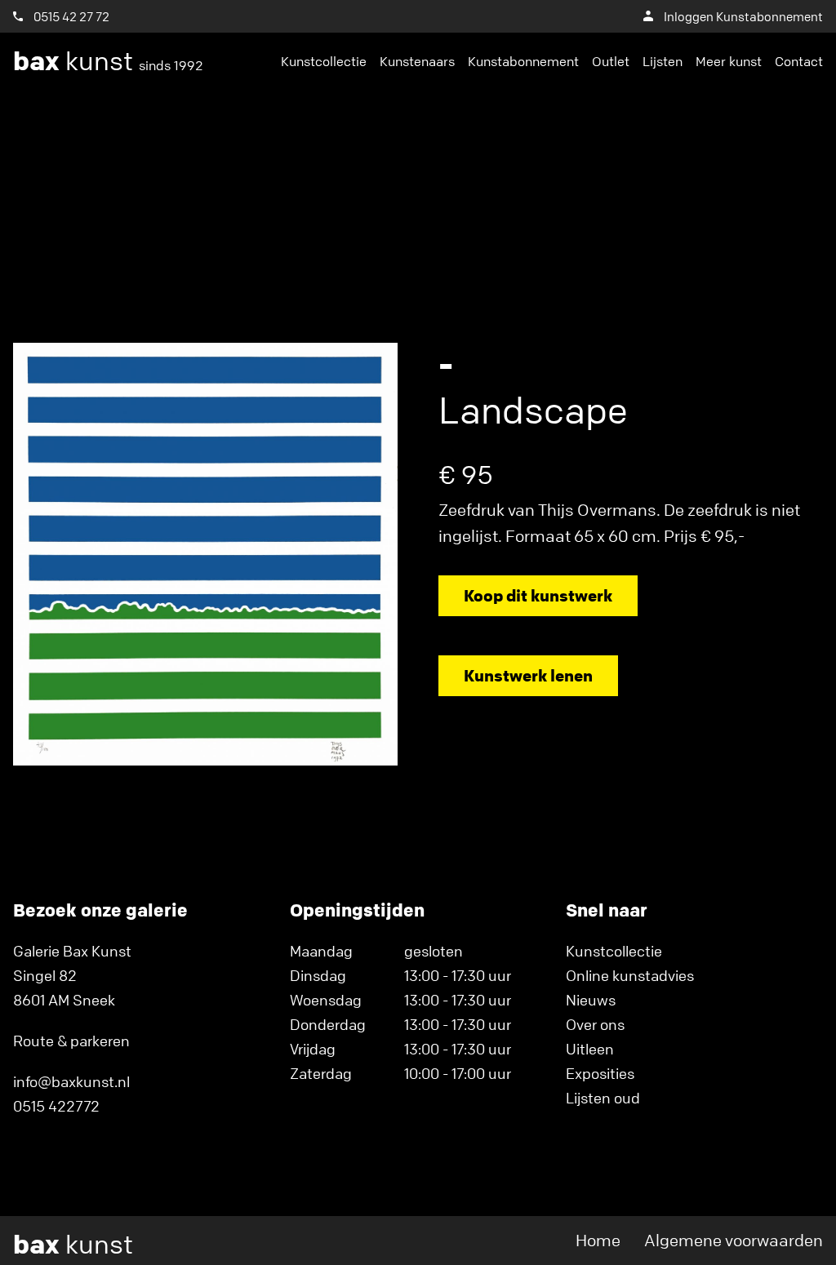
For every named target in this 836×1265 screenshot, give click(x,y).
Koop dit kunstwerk (538, 595)
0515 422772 (56, 1106)
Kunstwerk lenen (528, 675)
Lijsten (663, 61)
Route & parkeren (71, 1041)
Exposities (600, 1073)
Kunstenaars (417, 61)
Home (598, 1240)
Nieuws (591, 1000)
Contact (799, 61)
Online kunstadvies (630, 975)
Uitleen (590, 1049)
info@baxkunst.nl (71, 1081)
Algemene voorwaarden (733, 1240)
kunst (108, 61)
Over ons (595, 1024)
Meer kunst (729, 61)
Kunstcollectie (324, 61)
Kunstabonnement (523, 61)
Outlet (610, 61)
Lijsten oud (603, 1098)
